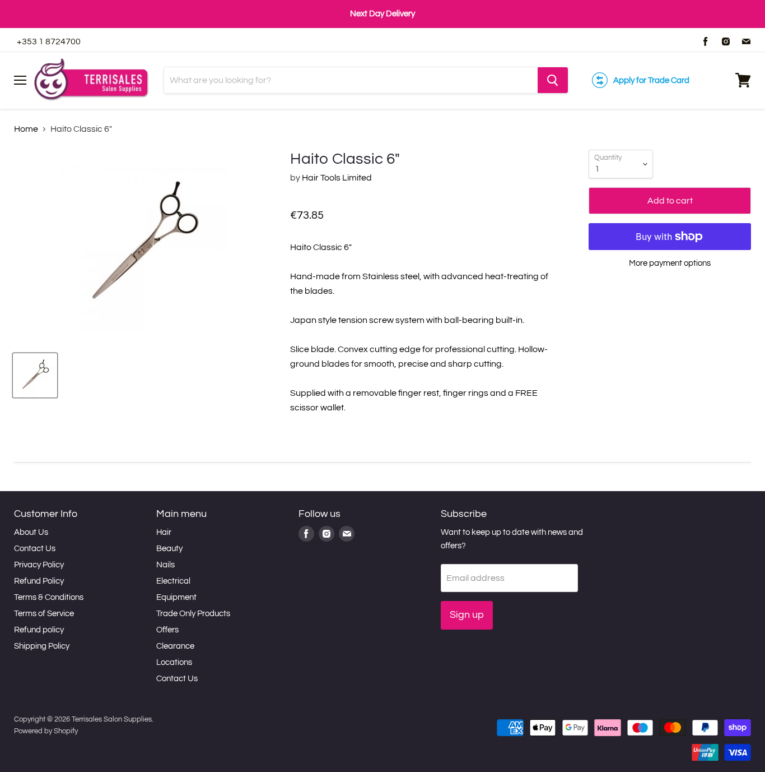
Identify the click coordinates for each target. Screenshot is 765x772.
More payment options (670, 263)
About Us (31, 532)
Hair (163, 532)
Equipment (176, 597)
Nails (165, 565)
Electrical (173, 581)
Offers (167, 630)
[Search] (553, 80)
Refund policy (39, 630)
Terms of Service (44, 613)
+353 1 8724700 (49, 41)
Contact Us (34, 548)
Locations (174, 662)
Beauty (169, 548)
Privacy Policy (39, 565)
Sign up (467, 614)
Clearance (175, 646)
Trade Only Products (193, 613)
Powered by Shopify (46, 731)
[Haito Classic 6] (35, 376)
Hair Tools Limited (337, 177)
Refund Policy (39, 581)
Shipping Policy (41, 646)
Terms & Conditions (48, 597)
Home (26, 128)
